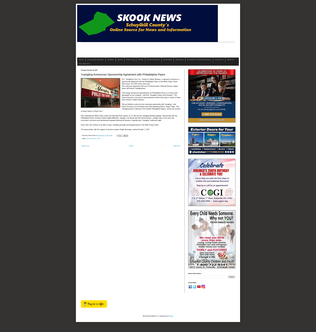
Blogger (170, 316)
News (98, 138)
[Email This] (118, 135)
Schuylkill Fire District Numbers (199, 59)
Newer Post (85, 146)
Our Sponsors (84, 64)
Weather (110, 59)
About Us (230, 59)
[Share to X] (122, 135)
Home (81, 59)
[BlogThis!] (120, 135)
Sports (120, 59)
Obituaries (180, 59)
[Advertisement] (126, 47)
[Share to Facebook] (125, 135)
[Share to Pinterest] (127, 135)
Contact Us (219, 59)
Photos (140, 59)
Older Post (176, 146)
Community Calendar (95, 59)
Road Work (167, 59)
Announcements (153, 59)
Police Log (130, 59)
